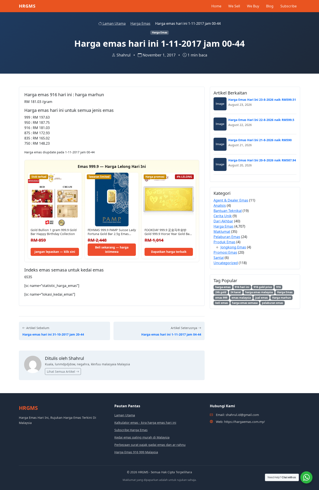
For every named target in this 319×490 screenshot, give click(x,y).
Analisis (220, 205)
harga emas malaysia (259, 292)
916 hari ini (242, 287)
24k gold (220, 292)
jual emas (261, 298)
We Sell (234, 6)
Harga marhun (281, 298)
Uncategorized (226, 262)
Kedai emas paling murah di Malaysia (141, 437)
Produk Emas (224, 242)
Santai (219, 257)
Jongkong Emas (233, 247)
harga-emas (223, 287)
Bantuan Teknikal (228, 210)
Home (216, 6)
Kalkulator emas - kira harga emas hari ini (145, 422)
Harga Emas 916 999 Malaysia (136, 452)
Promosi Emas (225, 252)
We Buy (253, 6)
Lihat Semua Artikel (61, 371)
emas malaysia (241, 298)
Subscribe (288, 6)
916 (278, 287)
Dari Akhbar (223, 221)
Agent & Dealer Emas (231, 200)
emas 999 (221, 298)
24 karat (235, 292)
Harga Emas (140, 23)
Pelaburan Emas (227, 236)
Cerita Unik (223, 216)
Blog (269, 6)
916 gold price (263, 287)
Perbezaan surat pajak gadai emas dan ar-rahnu (150, 445)
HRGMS (27, 6)
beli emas (221, 303)
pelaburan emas (272, 303)
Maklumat (222, 231)
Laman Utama (114, 23)
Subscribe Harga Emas (131, 430)
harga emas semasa (245, 303)
